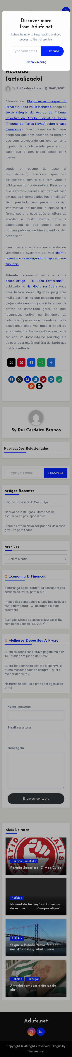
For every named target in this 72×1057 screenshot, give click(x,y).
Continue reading (36, 62)
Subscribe (52, 51)
